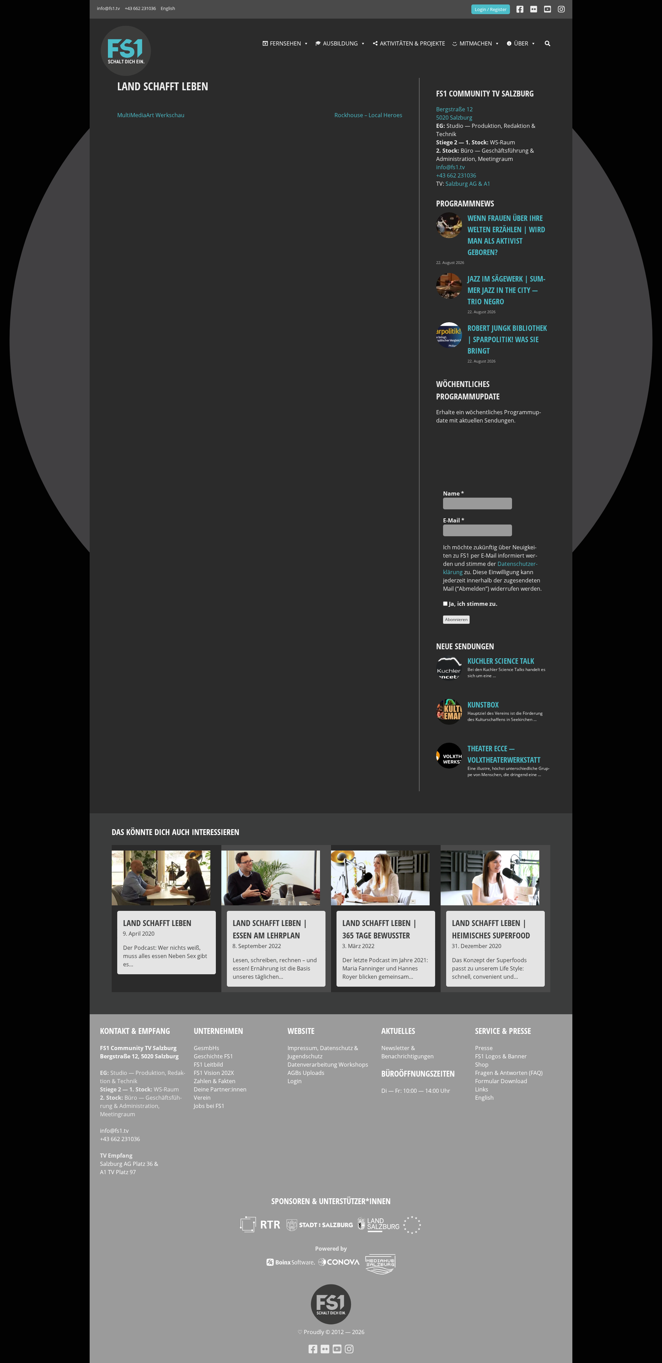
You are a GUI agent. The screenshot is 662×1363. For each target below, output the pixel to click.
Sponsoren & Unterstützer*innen (331, 1201)
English (168, 8)
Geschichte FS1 (213, 1056)
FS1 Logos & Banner (501, 1056)
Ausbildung (340, 43)
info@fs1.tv (108, 8)
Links (481, 1089)
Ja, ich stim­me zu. (473, 604)
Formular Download (501, 1081)
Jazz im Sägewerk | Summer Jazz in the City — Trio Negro (506, 289)
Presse (484, 1048)
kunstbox (483, 704)
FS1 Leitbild (208, 1064)
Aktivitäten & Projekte (412, 43)
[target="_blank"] (561, 9)
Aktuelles (398, 1030)
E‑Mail (453, 520)
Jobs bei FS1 (209, 1106)
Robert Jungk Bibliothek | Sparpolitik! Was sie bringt (507, 339)
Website (301, 1030)
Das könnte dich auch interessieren (175, 831)
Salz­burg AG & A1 (467, 183)
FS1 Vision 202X (214, 1073)
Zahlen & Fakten (214, 1081)
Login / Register (490, 9)
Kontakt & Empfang (135, 1030)
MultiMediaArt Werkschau (150, 115)
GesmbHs (206, 1048)
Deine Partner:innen (220, 1089)
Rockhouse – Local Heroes (368, 115)
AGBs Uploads (306, 1073)
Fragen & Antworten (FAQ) (509, 1073)
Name (453, 493)
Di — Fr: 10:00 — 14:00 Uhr (415, 1091)
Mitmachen (476, 43)
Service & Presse (503, 1030)
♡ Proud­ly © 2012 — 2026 (331, 1332)
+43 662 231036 (140, 8)
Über (521, 43)
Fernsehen (285, 43)
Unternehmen (218, 1030)
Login (295, 1081)
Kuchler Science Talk (501, 660)
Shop (482, 1064)
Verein (202, 1097)
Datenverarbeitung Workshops (328, 1064)
